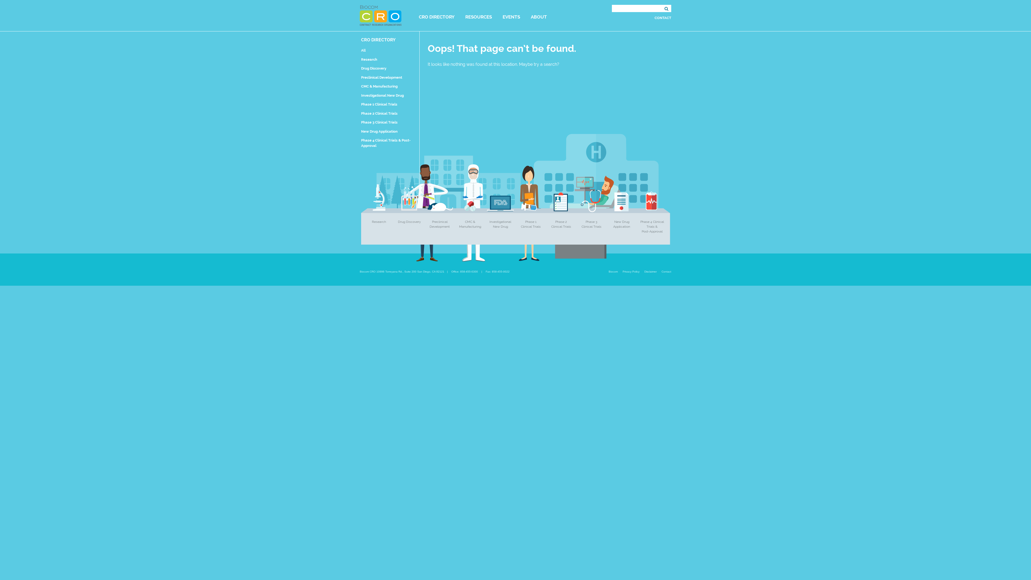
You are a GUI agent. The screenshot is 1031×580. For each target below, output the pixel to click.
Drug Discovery (373, 68)
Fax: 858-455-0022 (498, 271)
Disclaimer (650, 271)
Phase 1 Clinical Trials (379, 104)
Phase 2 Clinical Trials (379, 113)
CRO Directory (437, 17)
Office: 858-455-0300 (464, 271)
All (363, 50)
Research (369, 59)
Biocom (613, 271)
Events (511, 17)
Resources (478, 17)
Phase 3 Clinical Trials (379, 122)
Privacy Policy (631, 271)
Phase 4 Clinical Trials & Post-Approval (652, 226)
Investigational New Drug (382, 95)
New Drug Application (379, 131)
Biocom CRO (380, 15)
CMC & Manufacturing (379, 86)
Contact (663, 18)
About (539, 17)
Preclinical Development (381, 77)
